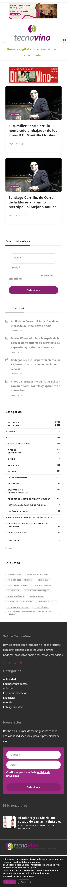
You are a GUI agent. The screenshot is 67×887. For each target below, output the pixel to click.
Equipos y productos (15, 684)
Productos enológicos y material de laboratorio (34, 525)
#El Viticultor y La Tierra (38, 574)
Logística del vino (34, 511)
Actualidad (15, 114)
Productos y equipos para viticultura (34, 499)
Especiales (34, 540)
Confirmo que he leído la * (31, 276)
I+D (34, 437)
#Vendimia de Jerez (46, 602)
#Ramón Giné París (16, 596)
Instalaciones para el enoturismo (34, 505)
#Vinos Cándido (41, 607)
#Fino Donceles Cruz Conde (20, 580)
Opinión (34, 459)
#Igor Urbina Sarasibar (18, 585)
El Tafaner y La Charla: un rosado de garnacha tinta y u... (40, 819)
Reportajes (34, 465)
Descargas (34, 483)
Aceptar (9, 882)
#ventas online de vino (18, 607)
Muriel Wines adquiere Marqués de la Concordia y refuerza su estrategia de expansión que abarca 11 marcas (35, 342)
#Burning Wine (14, 574)
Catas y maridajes (34, 477)
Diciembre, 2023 (15, 215)
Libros (34, 431)
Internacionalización (15, 693)
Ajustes (24, 882)
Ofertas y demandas (34, 443)
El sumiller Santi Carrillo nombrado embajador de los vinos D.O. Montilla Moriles (33, 130)
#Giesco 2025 (43, 580)
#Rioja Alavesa (36, 596)
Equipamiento (34, 489)
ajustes (30, 876)
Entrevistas (34, 452)
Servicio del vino (34, 532)
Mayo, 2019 (13, 143)
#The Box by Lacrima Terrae (20, 602)
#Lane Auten (13, 591)
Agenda (34, 471)
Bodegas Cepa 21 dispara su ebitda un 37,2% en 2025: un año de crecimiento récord (35, 364)
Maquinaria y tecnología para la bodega (34, 517)
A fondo (34, 450)
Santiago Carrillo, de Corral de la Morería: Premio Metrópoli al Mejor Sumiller (33, 202)
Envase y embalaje (34, 492)
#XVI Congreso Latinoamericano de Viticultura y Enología (29, 612)
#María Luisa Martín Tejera (37, 591)
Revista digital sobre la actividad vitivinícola (32, 52)
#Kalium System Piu (43, 585)
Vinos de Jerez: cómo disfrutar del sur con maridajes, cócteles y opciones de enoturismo (35, 386)
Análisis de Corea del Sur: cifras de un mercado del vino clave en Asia (35, 324)
